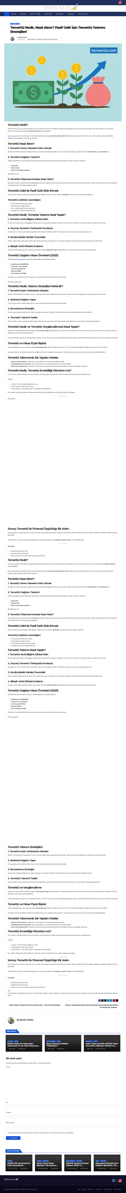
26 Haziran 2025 (43, 1168)
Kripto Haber (35, 14)
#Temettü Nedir (52, 39)
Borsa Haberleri (51, 1041)
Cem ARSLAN (21, 1048)
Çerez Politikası (108, 1189)
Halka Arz (48, 14)
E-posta (9, 1112)
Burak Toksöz (23, 37)
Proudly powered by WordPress (12, 1189)
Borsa (13, 14)
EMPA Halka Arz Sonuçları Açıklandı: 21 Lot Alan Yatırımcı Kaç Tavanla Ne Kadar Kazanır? (22, 1045)
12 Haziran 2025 (102, 1168)
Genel (12, 23)
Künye (79, 1189)
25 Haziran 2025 (72, 1168)
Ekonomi (23, 14)
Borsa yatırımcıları (13, 136)
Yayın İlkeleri (99, 1189)
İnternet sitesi (10, 1122)
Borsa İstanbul (21, 259)
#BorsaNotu (31, 39)
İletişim (84, 1189)
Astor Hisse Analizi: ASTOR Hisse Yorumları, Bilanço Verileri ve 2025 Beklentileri (102, 1045)
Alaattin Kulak (100, 1048)
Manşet (17, 23)
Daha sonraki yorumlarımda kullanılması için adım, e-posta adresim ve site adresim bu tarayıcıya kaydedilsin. (41, 1133)
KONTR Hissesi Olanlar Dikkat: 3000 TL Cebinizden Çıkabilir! (77, 1165)
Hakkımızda (91, 1189)
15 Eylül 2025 (13, 1168)
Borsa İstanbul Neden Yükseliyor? (57, 1044)
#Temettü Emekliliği (41, 39)
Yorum (8, 1067)
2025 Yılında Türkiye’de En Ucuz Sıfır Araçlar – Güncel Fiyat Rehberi (34, 1005)
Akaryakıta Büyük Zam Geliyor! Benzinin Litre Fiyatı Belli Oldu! (106, 1165)
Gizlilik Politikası (117, 1189)
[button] (120, 14)
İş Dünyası (60, 14)
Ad (7, 1102)
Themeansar (34, 1189)
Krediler (70, 14)
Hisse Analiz (83, 14)
